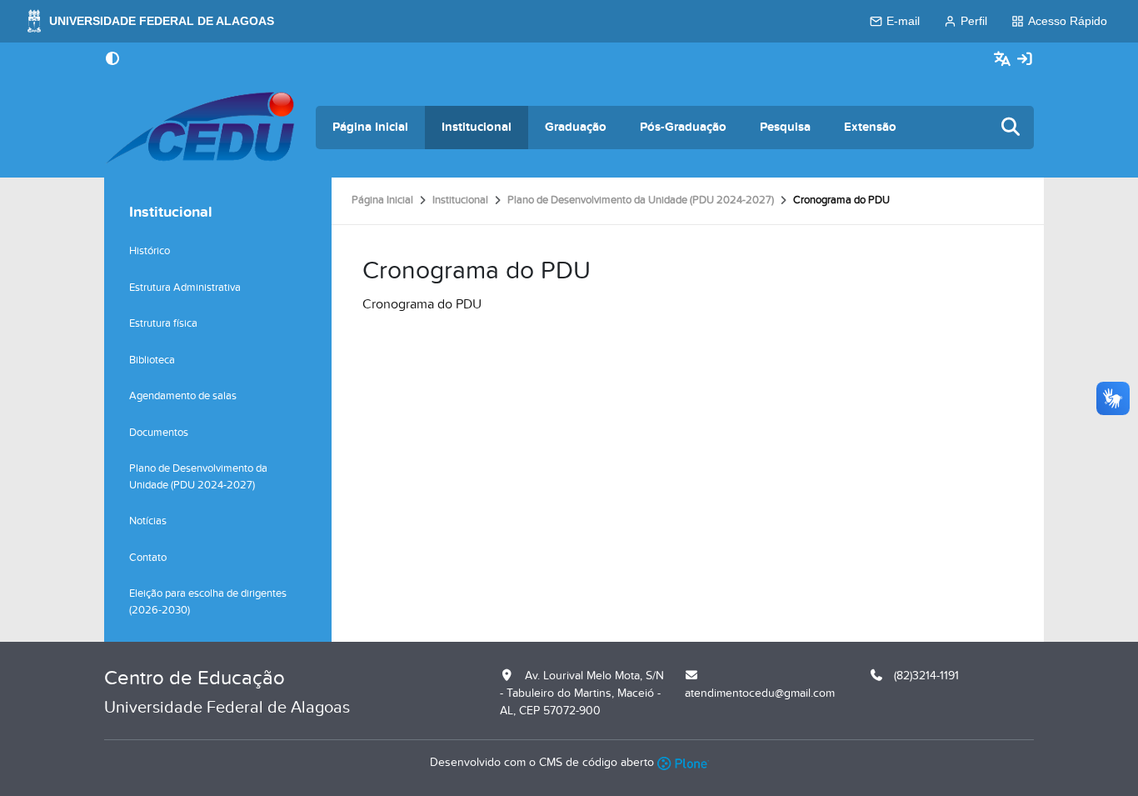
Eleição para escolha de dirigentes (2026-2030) (208, 602)
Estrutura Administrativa (185, 287)
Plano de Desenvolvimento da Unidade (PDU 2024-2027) (640, 200)
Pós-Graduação (683, 127)
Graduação (575, 127)
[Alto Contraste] (112, 60)
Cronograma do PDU (422, 304)
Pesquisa (785, 127)
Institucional (477, 127)
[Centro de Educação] (200, 128)
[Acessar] (1025, 59)
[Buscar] (1011, 128)
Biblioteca (152, 360)
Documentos (158, 432)
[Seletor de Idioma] (1004, 59)
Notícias (148, 521)
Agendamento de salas (183, 396)
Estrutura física (163, 323)
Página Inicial (370, 127)
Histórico (149, 251)
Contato (148, 557)
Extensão (870, 127)
